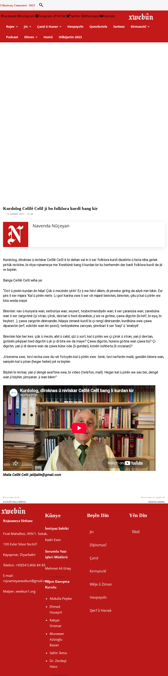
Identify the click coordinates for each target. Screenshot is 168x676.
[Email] (158, 490)
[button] (41, 5)
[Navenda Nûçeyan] (15, 234)
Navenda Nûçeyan (51, 225)
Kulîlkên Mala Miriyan (14, 502)
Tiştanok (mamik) (156, 502)
